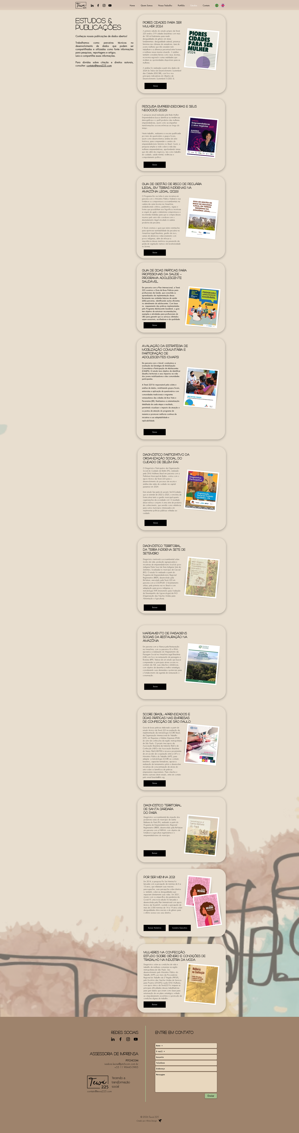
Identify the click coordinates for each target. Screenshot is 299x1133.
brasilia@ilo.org (158, 777)
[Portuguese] (217, 5)
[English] (223, 5)
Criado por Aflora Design (147, 1120)
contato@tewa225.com (99, 65)
